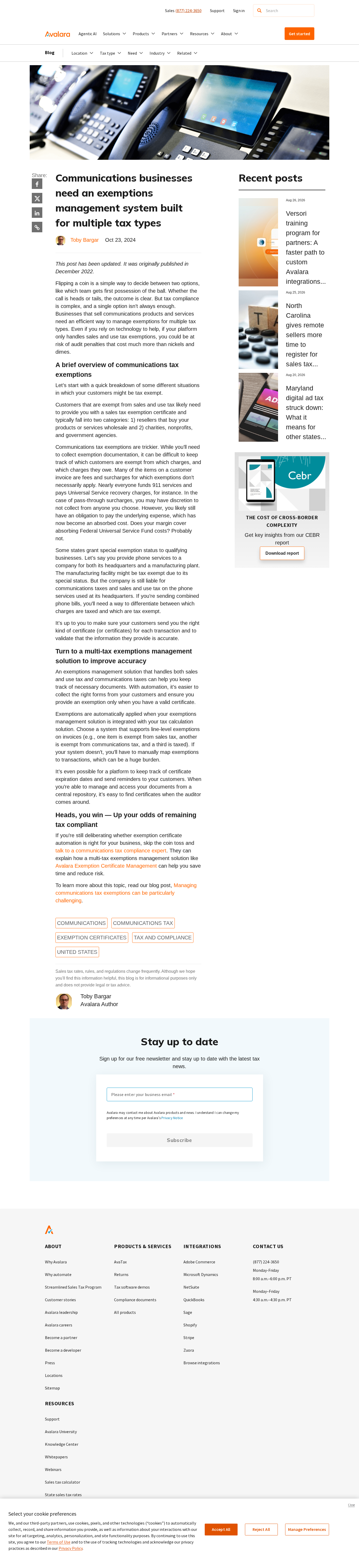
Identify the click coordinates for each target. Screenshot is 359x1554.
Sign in (239, 10)
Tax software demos (132, 1287)
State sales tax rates (63, 1494)
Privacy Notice (172, 1118)
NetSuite (191, 1287)
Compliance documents (135, 1299)
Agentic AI (88, 33)
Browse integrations (201, 1362)
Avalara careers (58, 1324)
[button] (114, 33)
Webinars (53, 1469)
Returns (121, 1274)
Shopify (190, 1324)
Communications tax (143, 923)
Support (217, 10)
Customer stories (60, 1299)
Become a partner (61, 1337)
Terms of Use (58, 1542)
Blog (49, 52)
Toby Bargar (84, 240)
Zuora (188, 1350)
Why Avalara (56, 1261)
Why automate (58, 1274)
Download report (282, 553)
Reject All (261, 1529)
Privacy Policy (71, 1548)
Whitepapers (56, 1456)
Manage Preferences (307, 1529)
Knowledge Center (61, 1444)
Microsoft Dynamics (200, 1274)
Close (351, 1505)
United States (77, 952)
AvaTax (120, 1261)
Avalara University (61, 1431)
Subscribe (179, 1140)
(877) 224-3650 (188, 10)
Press (50, 1362)
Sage (187, 1312)
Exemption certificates (91, 937)
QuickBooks (193, 1299)
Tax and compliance (163, 937)
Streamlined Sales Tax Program (73, 1287)
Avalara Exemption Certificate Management (106, 866)
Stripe (188, 1337)
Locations (54, 1375)
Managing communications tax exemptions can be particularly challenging (126, 892)
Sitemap (52, 1388)
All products (125, 1312)
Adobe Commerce (199, 1261)
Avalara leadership (61, 1312)
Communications (81, 923)
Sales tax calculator (62, 1482)
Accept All (221, 1529)
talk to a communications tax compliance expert (110, 850)
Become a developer (63, 1350)
